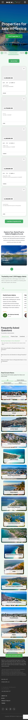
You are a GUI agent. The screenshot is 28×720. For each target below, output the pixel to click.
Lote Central (5, 204)
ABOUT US (4, 695)
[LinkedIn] (6, 709)
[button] (3, 2)
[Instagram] (10, 709)
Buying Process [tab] (5, 336)
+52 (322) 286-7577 (6, 691)
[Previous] (2, 53)
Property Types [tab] (14, 336)
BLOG (3, 698)
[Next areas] (11, 269)
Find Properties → (14, 36)
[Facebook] (2, 709)
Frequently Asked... (13, 52)
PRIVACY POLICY (5, 700)
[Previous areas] (8, 269)
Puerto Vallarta (20, 380)
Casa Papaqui (6, 85)
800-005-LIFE (4, 679)
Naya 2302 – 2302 (6, 176)
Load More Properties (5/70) (14, 221)
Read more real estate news (13, 655)
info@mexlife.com (5, 681)
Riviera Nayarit (7, 382)
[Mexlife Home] (13, 2)
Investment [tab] (22, 336)
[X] (14, 709)
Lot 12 (4, 113)
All (7, 380)
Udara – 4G (5, 145)
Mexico (20, 382)
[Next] (26, 53)
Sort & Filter (14, 61)
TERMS (3, 703)
